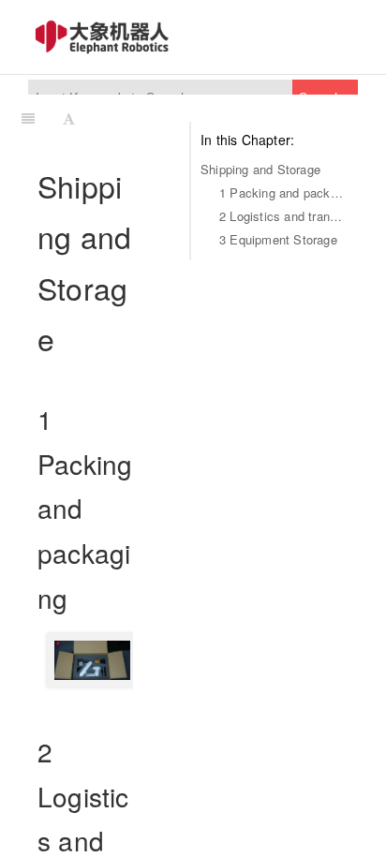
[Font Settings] (69, 118)
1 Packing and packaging (284, 192)
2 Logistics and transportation (284, 216)
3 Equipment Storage (278, 239)
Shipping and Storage (260, 169)
